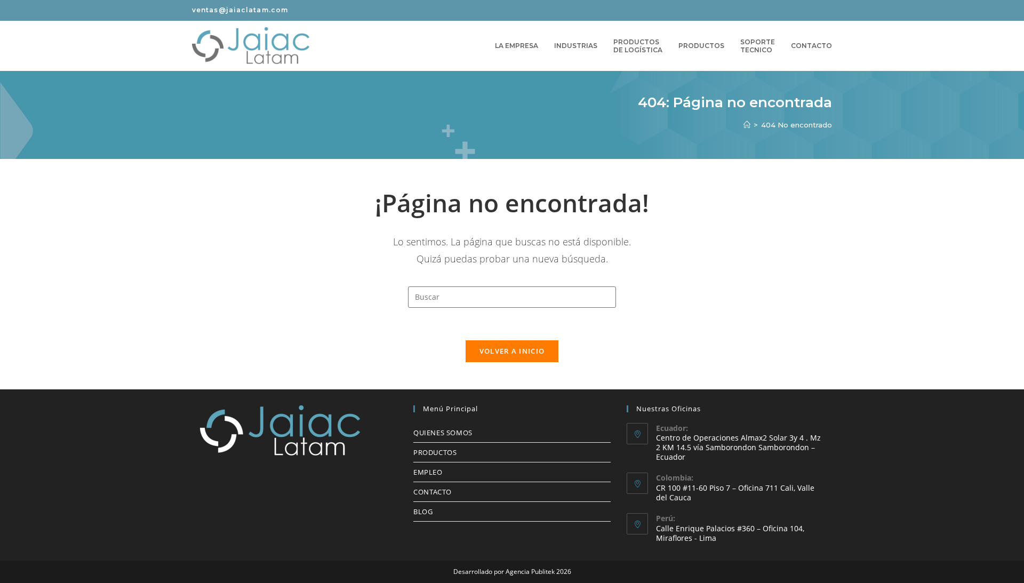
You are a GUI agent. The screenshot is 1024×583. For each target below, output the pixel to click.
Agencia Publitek (530, 571)
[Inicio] (746, 125)
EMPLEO (428, 472)
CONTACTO (432, 492)
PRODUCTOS (435, 452)
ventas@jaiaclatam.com (240, 10)
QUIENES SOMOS (443, 432)
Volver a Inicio (512, 351)
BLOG (423, 511)
